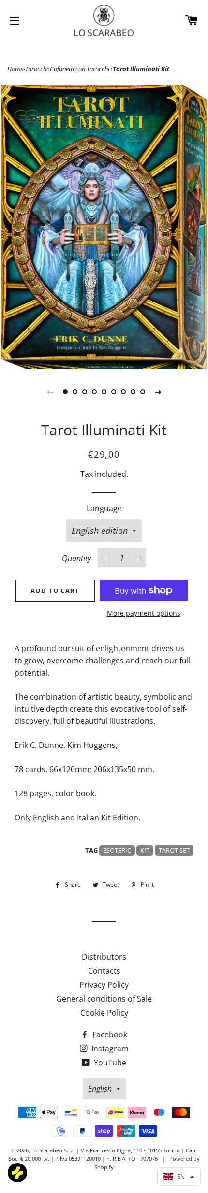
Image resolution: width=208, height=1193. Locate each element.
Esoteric (117, 850)
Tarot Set (174, 850)
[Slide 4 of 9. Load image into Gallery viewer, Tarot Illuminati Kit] (94, 392)
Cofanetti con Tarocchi (80, 68)
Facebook (108, 1034)
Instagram (109, 1048)
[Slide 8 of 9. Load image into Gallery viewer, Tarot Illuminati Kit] (133, 392)
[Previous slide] (49, 391)
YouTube (109, 1062)
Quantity (76, 558)
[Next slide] (158, 391)
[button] (179, 1176)
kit (144, 850)
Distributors (104, 956)
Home (15, 68)
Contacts (104, 970)
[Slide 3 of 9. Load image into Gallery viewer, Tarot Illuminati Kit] (84, 392)
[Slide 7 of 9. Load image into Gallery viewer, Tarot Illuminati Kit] (123, 392)
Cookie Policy (104, 1012)
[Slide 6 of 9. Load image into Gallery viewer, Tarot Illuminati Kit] (114, 392)
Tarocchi (36, 68)
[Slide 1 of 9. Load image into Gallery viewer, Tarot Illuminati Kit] (65, 392)
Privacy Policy (104, 984)
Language (104, 508)
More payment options (143, 613)
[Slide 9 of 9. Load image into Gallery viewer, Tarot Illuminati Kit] (143, 392)
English (100, 1088)
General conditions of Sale (104, 998)
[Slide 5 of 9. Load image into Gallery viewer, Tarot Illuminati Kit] (104, 392)
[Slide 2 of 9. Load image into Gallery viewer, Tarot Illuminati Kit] (75, 392)
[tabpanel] (104, 226)
